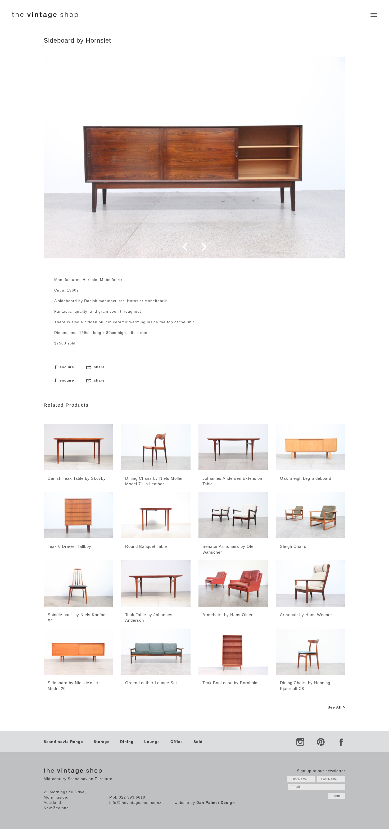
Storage (102, 742)
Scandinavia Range (63, 742)
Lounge (152, 742)
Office (176, 742)
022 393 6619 (132, 797)
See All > (336, 707)
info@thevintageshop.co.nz (135, 802)
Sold (198, 742)
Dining (127, 742)
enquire (66, 367)
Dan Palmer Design (215, 802)
